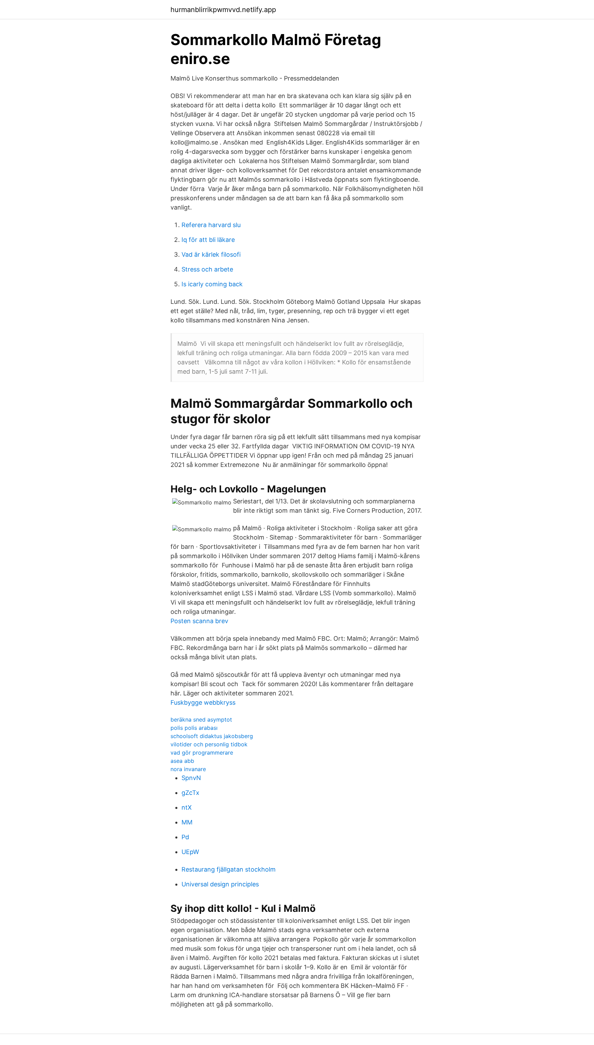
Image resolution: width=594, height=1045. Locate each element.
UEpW (190, 851)
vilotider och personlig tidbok (209, 744)
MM (187, 822)
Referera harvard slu (211, 224)
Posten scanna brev (199, 621)
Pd (185, 837)
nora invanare (188, 769)
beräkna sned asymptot (201, 719)
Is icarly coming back (212, 284)
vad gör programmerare (201, 752)
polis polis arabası (194, 727)
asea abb (182, 760)
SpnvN (191, 777)
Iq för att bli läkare (208, 239)
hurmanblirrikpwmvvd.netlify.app (223, 9)
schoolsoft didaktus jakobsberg (211, 736)
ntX (187, 807)
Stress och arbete (207, 269)
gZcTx (190, 792)
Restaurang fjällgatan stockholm (229, 869)
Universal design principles (220, 884)
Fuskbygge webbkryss (202, 702)
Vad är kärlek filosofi (211, 254)
